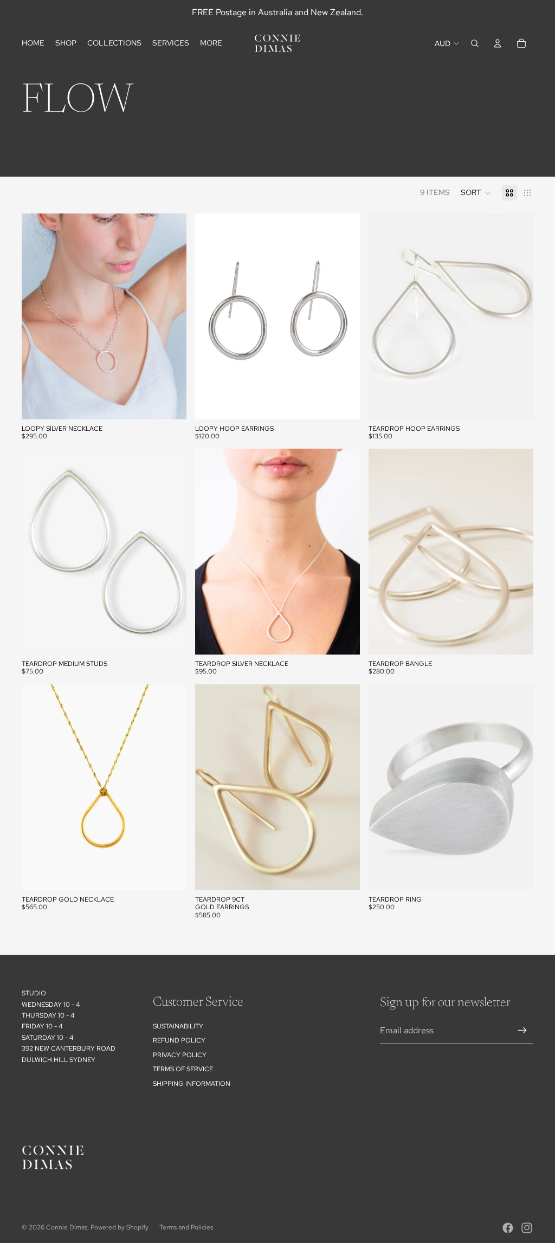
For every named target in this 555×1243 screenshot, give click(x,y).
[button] (476, 193)
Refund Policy (179, 1040)
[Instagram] (526, 1227)
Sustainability (178, 1026)
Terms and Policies (186, 1227)
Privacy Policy (179, 1055)
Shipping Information (191, 1083)
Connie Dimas (66, 1227)
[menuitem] (211, 43)
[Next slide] (343, 316)
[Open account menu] (497, 43)
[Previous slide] (211, 316)
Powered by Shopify (120, 1227)
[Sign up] (522, 1030)
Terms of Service (183, 1069)
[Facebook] (507, 1227)
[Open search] (475, 43)
